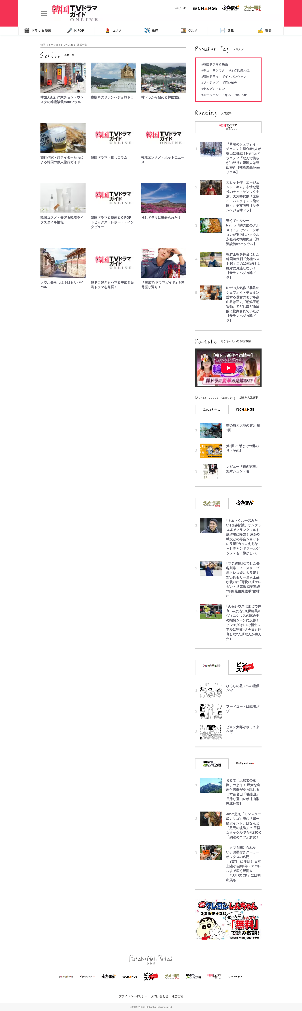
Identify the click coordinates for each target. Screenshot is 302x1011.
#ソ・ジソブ (210, 82)
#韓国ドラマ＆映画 (214, 64)
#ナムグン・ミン (213, 88)
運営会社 (177, 996)
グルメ (188, 30)
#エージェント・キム (216, 95)
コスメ (113, 30)
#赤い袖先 (230, 82)
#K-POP (241, 95)
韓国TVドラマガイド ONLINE (56, 44)
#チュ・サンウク (213, 70)
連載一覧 (82, 44)
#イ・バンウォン (235, 76)
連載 (227, 30)
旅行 (151, 30)
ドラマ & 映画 (37, 30)
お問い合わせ (159, 996)
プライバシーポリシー (133, 996)
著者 (264, 30)
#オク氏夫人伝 (239, 70)
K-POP (75, 30)
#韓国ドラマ (210, 76)
